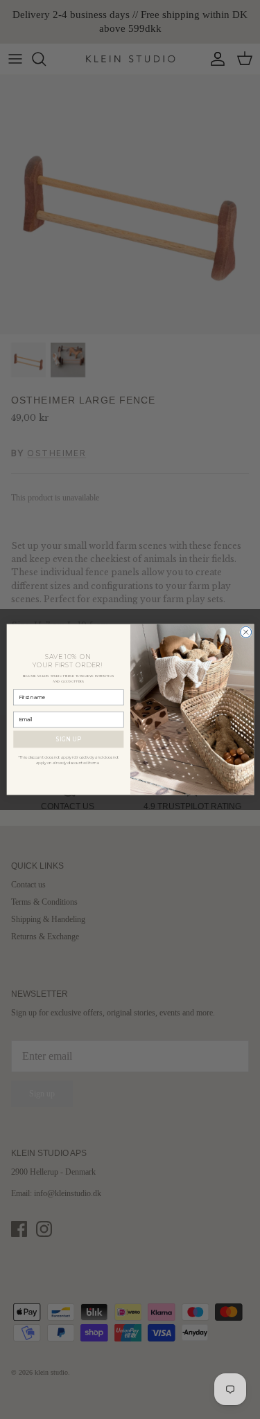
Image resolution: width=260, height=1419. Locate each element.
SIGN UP (67, 739)
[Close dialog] (245, 632)
